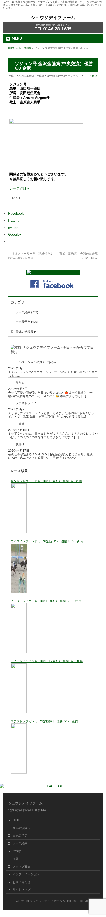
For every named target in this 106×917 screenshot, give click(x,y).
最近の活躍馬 (21, 828)
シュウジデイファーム (53, 17)
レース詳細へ (19, 188)
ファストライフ (26, 403)
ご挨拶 (17, 851)
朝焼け (20, 444)
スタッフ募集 (21, 866)
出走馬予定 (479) (27, 322)
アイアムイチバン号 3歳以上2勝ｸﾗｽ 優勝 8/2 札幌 (47, 661)
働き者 (20, 382)
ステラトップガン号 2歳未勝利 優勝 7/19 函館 (44, 721)
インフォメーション (26, 874)
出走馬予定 (20, 835)
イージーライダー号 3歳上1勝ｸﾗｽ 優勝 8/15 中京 (46, 601)
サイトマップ (21, 889)
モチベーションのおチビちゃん (36, 362)
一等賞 (20, 424)
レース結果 (90, 75)
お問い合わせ (21, 882)
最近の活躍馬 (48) (27, 332)
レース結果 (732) (27, 312)
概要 (15, 858)
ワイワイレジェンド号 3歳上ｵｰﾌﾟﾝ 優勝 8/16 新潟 (47, 541)
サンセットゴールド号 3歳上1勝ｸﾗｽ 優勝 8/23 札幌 (46, 481)
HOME (17, 820)
